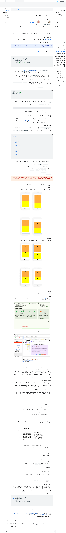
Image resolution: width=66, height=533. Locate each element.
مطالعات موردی (14, 524)
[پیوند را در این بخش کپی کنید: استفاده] (48, 49)
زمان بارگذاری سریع (55, 5)
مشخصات (29, 122)
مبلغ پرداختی (13, 5)
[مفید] (14, 13)
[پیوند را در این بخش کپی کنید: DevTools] (46, 291)
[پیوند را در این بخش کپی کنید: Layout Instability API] (41, 37)
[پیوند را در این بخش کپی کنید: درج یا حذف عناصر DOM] (43, 467)
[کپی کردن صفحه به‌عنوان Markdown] (20, 16)
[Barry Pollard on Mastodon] (33, 22)
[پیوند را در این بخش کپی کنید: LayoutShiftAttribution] (43, 125)
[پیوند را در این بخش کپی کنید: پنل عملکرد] (47, 296)
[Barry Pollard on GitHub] (34, 22)
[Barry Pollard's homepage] (30, 22)
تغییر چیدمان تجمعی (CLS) (42, 51)
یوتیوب (7, 523)
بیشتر (4, 5)
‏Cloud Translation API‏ (37, 9)
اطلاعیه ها (8, 5)
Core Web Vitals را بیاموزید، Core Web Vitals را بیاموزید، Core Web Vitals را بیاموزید (39, 5)
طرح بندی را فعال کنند (38, 478)
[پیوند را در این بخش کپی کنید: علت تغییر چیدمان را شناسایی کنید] (38, 398)
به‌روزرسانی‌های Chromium (13, 523)
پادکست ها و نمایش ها (13, 526)
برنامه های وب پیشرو (19, 5)
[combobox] (19, 1)
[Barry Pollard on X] (35, 22)
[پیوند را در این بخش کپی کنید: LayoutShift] (46, 86)
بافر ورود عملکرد (26, 70)
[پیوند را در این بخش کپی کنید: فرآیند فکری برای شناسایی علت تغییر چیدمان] (32, 389)
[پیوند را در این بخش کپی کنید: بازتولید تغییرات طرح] (43, 484)
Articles (63, 3)
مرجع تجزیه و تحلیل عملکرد (33, 377)
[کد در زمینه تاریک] (51, 56)
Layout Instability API (47, 39)
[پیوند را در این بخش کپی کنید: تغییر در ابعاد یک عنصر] (44, 457)
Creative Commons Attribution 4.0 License (31, 513)
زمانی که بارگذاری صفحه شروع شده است (41, 119)
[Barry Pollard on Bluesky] (32, 22)
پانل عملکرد (44, 298)
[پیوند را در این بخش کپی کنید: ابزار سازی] (46, 30)
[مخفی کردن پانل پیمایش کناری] (55, 531)
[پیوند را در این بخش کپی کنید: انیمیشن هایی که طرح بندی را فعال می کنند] (38, 476)
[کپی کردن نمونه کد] (52, 56)
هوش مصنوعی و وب (62, 5)
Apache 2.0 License (15, 513)
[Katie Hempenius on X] (46, 22)
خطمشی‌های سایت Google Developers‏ (43, 514)
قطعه (49, 51)
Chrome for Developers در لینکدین (5, 525)
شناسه (25, 5)
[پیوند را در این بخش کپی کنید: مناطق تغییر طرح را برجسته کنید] (41, 380)
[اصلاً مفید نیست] (13, 13)
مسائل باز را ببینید (22, 523)
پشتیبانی (33, 45)
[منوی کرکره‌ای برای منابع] (51, 1)
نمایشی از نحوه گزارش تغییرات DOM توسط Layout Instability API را (41, 288)
